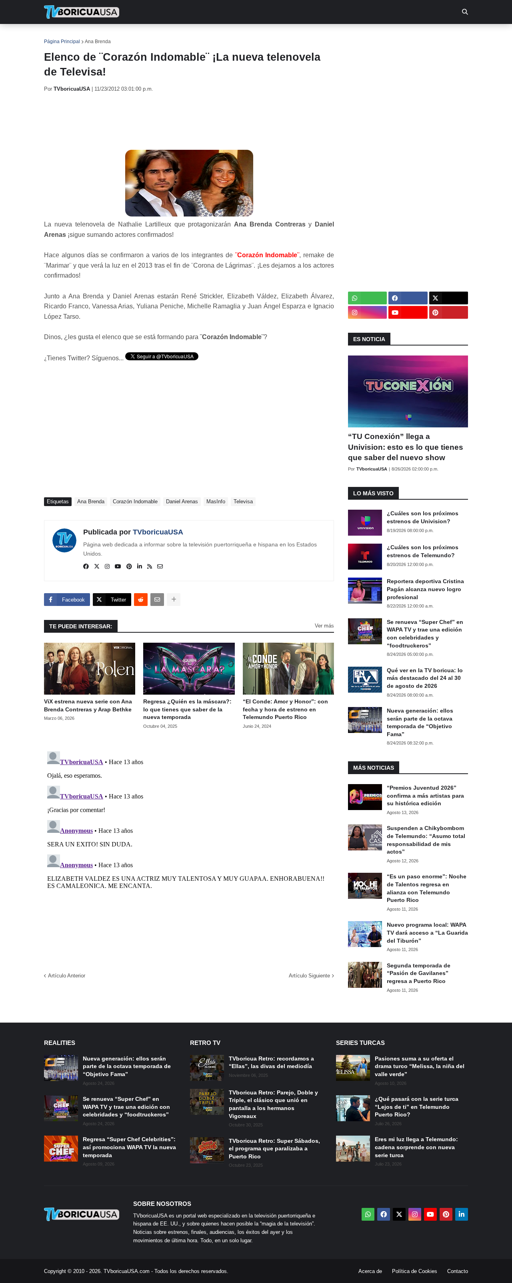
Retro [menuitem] (336, 36)
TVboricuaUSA (158, 532)
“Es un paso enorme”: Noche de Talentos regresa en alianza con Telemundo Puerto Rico (426, 888)
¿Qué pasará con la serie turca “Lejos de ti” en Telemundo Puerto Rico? (416, 1107)
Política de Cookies (414, 1271)
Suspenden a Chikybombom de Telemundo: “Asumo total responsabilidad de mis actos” (426, 840)
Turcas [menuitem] (210, 36)
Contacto (457, 1271)
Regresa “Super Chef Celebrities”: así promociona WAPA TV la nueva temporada (129, 1147)
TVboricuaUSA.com (127, 1271)
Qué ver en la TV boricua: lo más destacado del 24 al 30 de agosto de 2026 (425, 678)
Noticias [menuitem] (92, 36)
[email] (160, 567)
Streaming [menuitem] (251, 36)
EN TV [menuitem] (132, 36)
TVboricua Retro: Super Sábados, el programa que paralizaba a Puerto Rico (274, 1149)
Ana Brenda (98, 41)
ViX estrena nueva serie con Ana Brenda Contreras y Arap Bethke (88, 705)
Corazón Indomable (135, 501)
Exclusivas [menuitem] (297, 36)
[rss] (149, 567)
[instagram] (107, 567)
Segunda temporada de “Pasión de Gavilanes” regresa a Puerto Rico (418, 973)
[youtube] (118, 567)
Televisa (243, 501)
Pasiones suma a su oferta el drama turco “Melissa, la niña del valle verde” (419, 1066)
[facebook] (86, 567)
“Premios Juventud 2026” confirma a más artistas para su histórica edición (425, 795)
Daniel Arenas (182, 501)
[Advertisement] (189, 121)
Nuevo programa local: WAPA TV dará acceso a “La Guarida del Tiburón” (427, 932)
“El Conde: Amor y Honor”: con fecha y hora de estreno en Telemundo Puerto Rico (285, 709)
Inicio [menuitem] (58, 36)
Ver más (324, 626)
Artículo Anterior (66, 976)
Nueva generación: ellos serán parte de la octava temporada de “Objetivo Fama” (420, 722)
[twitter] (97, 567)
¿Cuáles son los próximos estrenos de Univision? (422, 517)
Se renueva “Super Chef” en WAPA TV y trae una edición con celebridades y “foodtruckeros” (425, 634)
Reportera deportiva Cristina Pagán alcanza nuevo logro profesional (425, 589)
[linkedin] (139, 567)
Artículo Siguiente (309, 976)
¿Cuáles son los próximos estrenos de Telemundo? (422, 551)
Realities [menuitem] (172, 36)
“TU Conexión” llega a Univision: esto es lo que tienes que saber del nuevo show (405, 447)
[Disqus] (189, 848)
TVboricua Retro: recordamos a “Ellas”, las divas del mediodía (271, 1062)
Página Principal (62, 41)
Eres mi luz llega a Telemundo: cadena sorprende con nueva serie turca (416, 1147)
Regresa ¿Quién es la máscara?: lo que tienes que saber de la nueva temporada (187, 709)
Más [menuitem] (364, 36)
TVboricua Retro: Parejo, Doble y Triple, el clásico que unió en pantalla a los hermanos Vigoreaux (273, 1104)
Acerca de (370, 1271)
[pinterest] (129, 567)
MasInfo (215, 501)
